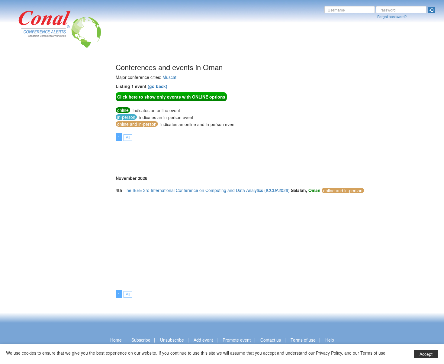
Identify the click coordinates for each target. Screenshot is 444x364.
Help (329, 340)
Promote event (237, 340)
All (128, 137)
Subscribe (140, 340)
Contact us (270, 340)
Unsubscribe (172, 340)
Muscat (169, 77)
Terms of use (303, 340)
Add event (203, 340)
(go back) (157, 86)
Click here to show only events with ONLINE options (171, 97)
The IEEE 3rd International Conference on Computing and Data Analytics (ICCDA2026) (207, 190)
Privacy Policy (329, 353)
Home (116, 340)
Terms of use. (373, 353)
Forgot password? (392, 16)
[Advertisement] (29, 154)
